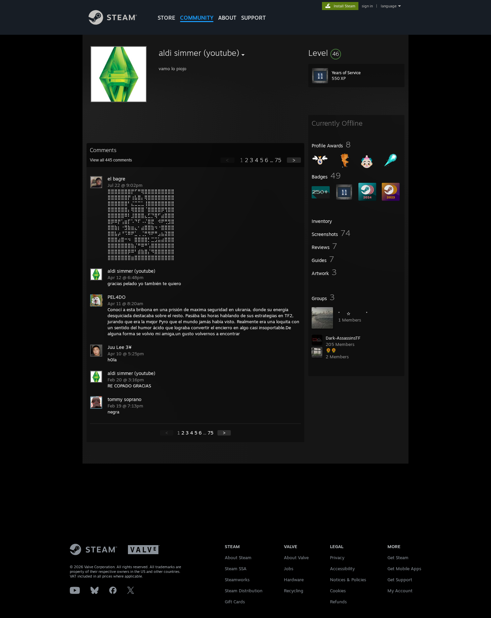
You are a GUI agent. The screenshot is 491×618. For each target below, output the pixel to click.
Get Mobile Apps (404, 568)
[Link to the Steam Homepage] (113, 23)
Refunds (338, 601)
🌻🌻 (331, 350)
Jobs (288, 568)
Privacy (337, 557)
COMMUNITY (196, 17)
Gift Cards (235, 601)
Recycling (293, 590)
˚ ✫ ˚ (352, 313)
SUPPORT (253, 17)
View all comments (111, 160)
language (388, 6)
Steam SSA (236, 568)
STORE (166, 17)
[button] (356, 52)
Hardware (294, 579)
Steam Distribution (244, 590)
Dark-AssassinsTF (343, 338)
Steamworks (237, 579)
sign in (367, 6)
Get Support (399, 579)
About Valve (296, 557)
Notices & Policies (348, 579)
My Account (400, 590)
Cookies (338, 590)
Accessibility (342, 568)
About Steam (238, 557)
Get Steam (397, 557)
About (227, 17)
